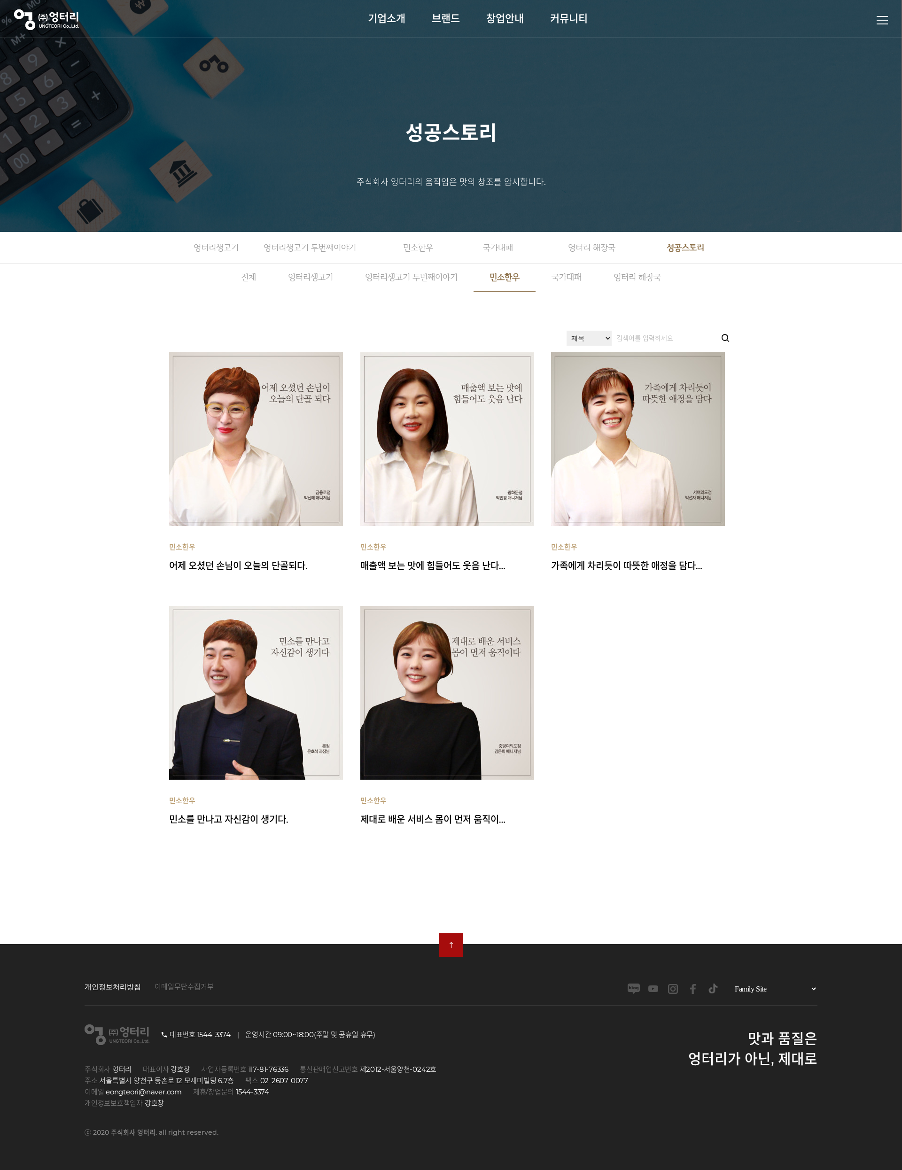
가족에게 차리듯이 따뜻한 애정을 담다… (626, 557)
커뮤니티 (569, 18)
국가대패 (498, 247)
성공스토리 (685, 247)
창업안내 (505, 18)
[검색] (725, 338)
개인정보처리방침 (113, 986)
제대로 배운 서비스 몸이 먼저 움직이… (432, 810)
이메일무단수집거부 (184, 986)
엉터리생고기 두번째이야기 (310, 247)
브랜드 (446, 18)
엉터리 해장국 (591, 247)
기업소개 (386, 18)
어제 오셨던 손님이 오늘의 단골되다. (238, 557)
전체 (248, 276)
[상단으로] (451, 945)
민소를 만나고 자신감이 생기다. (228, 810)
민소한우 (418, 247)
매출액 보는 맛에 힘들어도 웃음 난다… (432, 557)
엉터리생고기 (216, 247)
